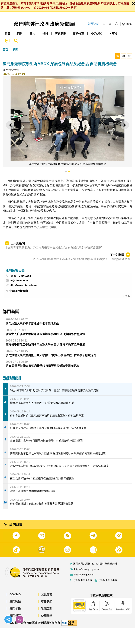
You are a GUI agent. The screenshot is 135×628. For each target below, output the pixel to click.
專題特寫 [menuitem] (78, 33)
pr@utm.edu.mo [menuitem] (19, 280)
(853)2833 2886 (83, 580)
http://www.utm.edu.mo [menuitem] (23, 285)
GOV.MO (15, 594)
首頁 (5, 49)
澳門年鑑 (15, 608)
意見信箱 (46, 594)
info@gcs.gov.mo (84, 574)
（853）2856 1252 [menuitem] (20, 275)
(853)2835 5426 (108, 580)
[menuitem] (19, 33)
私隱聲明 (46, 608)
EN (129, 55)
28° (129, 24)
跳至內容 (93, 23)
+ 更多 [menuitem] (126, 296)
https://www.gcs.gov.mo (87, 569)
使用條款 (46, 615)
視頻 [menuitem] (45, 33)
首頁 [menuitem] (7, 33)
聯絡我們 (46, 601)
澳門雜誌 (15, 601)
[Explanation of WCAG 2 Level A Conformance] (69, 622)
